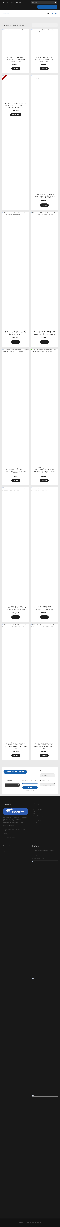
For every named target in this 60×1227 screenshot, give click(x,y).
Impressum (35, 807)
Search (42, 775)
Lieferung (35, 813)
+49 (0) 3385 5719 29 (10, 837)
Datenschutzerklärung (38, 809)
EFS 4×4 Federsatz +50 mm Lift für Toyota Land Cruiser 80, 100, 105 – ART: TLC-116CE (44, 196)
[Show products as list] (4, 25)
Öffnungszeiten (37, 822)
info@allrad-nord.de (10, 834)
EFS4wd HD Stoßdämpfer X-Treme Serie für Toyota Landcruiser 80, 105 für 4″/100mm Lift (16, 745)
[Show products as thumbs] (2, 25)
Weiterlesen (15, 114)
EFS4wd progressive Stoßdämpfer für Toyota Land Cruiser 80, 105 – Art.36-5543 (16, 607)
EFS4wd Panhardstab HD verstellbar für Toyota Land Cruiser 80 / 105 (16, 59)
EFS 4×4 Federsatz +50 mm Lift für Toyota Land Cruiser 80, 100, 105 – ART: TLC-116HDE (15, 105)
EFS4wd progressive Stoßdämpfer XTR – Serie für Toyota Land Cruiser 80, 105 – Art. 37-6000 (44, 470)
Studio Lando (38, 1222)
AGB (34, 811)
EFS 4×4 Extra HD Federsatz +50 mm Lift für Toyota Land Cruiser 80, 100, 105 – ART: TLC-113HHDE (44, 332)
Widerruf (35, 817)
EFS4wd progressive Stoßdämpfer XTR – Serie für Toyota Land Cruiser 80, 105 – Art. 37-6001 (16, 470)
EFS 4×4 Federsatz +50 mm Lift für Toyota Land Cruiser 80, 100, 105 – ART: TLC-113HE (15, 332)
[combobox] (47, 784)
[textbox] (47, 786)
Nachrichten (7, 849)
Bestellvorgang (37, 820)
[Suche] (55, 2)
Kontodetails (7, 851)
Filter (30, 787)
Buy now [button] (15, 68)
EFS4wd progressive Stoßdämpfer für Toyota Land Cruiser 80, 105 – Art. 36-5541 (44, 607)
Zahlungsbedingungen (38, 815)
